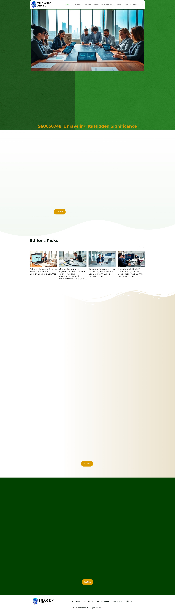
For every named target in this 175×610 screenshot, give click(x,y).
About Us (127, 5)
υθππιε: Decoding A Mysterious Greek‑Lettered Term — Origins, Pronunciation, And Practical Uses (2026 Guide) (72, 274)
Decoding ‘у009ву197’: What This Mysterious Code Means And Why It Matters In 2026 (130, 272)
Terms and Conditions (122, 601)
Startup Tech (77, 5)
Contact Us (138, 5)
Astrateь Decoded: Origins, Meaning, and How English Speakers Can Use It (43, 272)
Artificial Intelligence (111, 5)
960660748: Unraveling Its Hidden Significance (87, 126)
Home (67, 5)
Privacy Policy (103, 601)
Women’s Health (92, 5)
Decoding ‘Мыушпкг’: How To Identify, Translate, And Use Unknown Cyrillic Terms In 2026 (102, 272)
